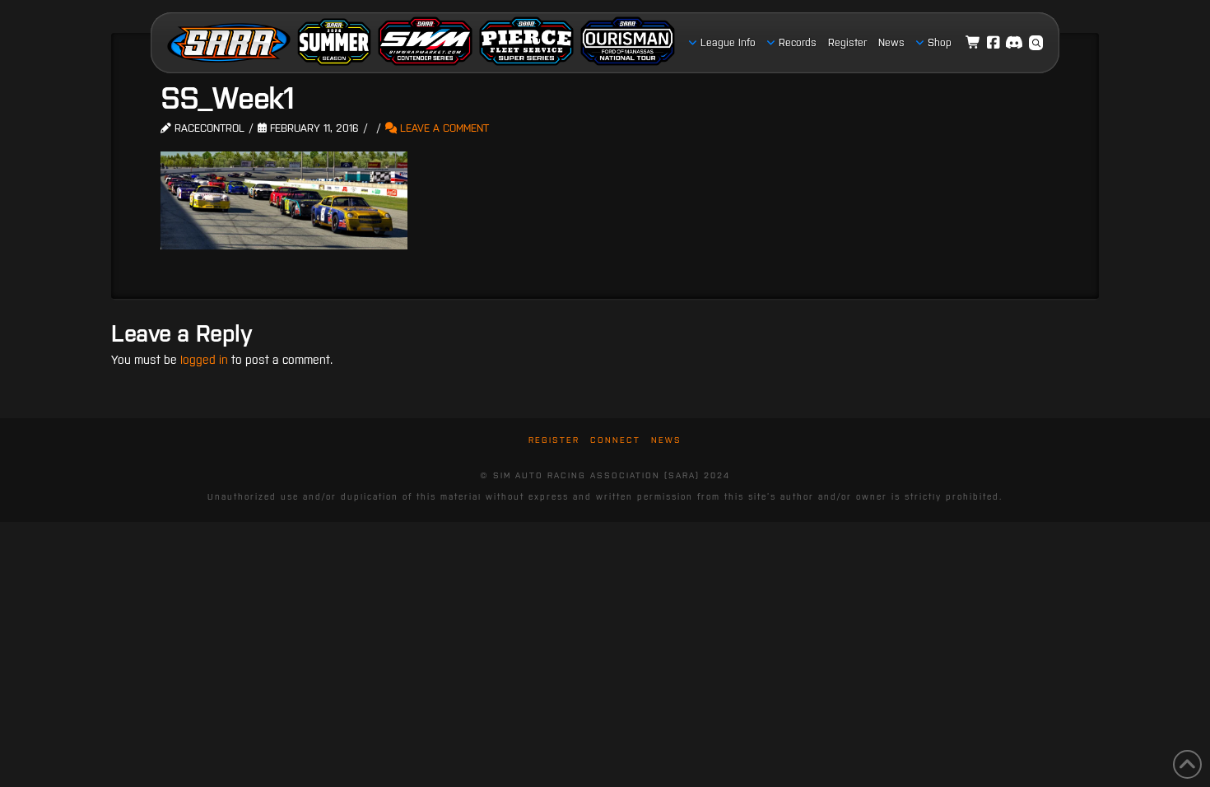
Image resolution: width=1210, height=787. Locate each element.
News (666, 440)
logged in (204, 359)
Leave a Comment (443, 128)
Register (553, 440)
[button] (1036, 42)
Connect (615, 440)
